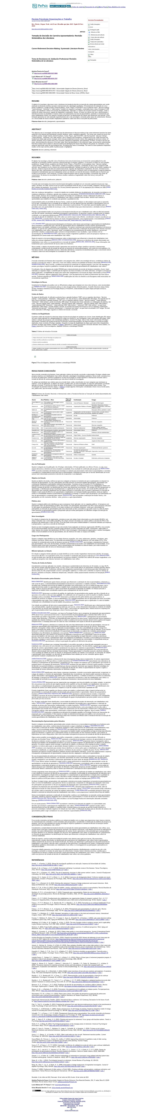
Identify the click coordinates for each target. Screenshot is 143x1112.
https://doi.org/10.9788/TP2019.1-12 (52, 869)
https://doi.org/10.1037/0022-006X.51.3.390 (81, 1010)
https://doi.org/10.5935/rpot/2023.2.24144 (42, 29)
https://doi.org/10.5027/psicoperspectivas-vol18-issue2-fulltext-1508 (61, 991)
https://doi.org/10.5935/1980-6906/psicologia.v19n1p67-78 (90, 953)
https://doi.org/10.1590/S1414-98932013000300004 (91, 904)
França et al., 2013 (76, 214)
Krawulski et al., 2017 (94, 759)
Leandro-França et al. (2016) (39, 658)
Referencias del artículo (97, 35)
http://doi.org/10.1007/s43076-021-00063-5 (52, 1021)
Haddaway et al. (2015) (40, 286)
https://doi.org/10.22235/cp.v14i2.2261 (77, 1046)
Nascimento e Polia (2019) (38, 640)
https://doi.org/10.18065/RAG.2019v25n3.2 (96, 894)
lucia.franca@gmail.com (62, 1085)
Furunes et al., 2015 (85, 810)
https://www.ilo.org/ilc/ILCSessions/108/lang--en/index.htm (51, 1001)
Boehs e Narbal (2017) (37, 581)
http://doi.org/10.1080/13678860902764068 (86, 1071)
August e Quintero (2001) (38, 672)
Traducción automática (96, 42)
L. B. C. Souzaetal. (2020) (38, 223)
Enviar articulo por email (97, 44)
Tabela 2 (62, 387)
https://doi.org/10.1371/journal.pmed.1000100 (97, 966)
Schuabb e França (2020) (76, 541)
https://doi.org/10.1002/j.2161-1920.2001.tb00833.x (61, 874)
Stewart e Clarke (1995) (58, 276)
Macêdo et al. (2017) (37, 593)
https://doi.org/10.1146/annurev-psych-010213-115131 (48, 1062)
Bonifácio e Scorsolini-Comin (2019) (41, 612)
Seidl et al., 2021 (95, 777)
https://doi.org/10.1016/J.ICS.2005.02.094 (64, 915)
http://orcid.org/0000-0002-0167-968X (46, 73)
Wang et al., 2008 (100, 214)
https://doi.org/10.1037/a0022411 (59, 1025)
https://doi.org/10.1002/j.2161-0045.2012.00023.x (82, 972)
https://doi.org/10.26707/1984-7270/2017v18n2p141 (71, 889)
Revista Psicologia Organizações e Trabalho (52, 19)
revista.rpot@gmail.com (71, 1110)
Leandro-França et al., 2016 (67, 786)
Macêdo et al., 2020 (50, 220)
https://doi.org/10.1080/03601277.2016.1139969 (89, 919)
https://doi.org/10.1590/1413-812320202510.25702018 (48, 1053)
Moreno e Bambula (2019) (76, 632)
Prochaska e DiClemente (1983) (80, 660)
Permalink (93, 60)
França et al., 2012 (56, 693)
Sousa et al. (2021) (67, 495)
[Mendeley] (89, 54)
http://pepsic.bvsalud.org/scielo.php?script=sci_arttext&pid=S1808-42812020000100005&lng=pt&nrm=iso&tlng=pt (68, 1015)
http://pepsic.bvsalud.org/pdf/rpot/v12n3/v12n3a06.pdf (80, 986)
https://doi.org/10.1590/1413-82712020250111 (85, 982)
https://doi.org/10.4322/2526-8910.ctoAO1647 (45, 997)
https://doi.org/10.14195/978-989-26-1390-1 (45, 865)
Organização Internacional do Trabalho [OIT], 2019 (92, 193)
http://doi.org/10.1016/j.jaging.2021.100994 (49, 1042)
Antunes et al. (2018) (37, 624)
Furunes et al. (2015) (37, 644)
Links (60, 865)
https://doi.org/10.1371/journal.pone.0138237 (79, 924)
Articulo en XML (95, 32)
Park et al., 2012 (51, 798)
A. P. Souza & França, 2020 (63, 220)
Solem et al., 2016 (56, 239)
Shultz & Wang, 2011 (76, 220)
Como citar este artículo (97, 37)
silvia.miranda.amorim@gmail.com (62, 1087)
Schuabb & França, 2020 (38, 264)
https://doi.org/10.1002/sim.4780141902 (83, 1057)
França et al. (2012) (79, 604)
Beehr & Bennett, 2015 (65, 214)
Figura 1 (34, 326)
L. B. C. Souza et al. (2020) (102, 555)
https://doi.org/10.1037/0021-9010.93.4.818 (67, 1066)
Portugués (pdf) (94, 30)
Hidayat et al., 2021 (106, 262)
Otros (91, 54)
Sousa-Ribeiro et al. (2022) (50, 233)
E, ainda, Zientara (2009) (81, 790)
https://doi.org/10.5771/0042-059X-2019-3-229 (82, 948)
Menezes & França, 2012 (88, 214)
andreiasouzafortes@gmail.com (67, 1082)
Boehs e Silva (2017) (85, 764)
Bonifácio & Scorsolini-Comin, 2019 (47, 800)
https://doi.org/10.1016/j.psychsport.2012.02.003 (82, 1006)
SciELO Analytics (95, 24)
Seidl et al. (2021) (82, 616)
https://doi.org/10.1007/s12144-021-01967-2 (62, 1036)
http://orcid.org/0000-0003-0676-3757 (45, 78)
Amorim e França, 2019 (45, 693)
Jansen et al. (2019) (70, 600)
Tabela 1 (61, 324)
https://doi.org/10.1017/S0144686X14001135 (96, 1030)
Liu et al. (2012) (91, 685)
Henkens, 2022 (41, 220)
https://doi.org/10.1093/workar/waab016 (57, 928)
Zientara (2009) (53, 677)
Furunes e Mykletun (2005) (39, 682)
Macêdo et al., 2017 (67, 693)
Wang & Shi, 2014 (86, 220)
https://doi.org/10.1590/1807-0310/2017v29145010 (78, 977)
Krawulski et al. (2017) (101, 647)
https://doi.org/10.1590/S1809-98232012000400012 (79, 910)
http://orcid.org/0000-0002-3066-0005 (45, 84)
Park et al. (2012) (65, 664)
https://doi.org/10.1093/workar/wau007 (65, 885)
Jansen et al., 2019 (89, 241)
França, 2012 (42, 208)
